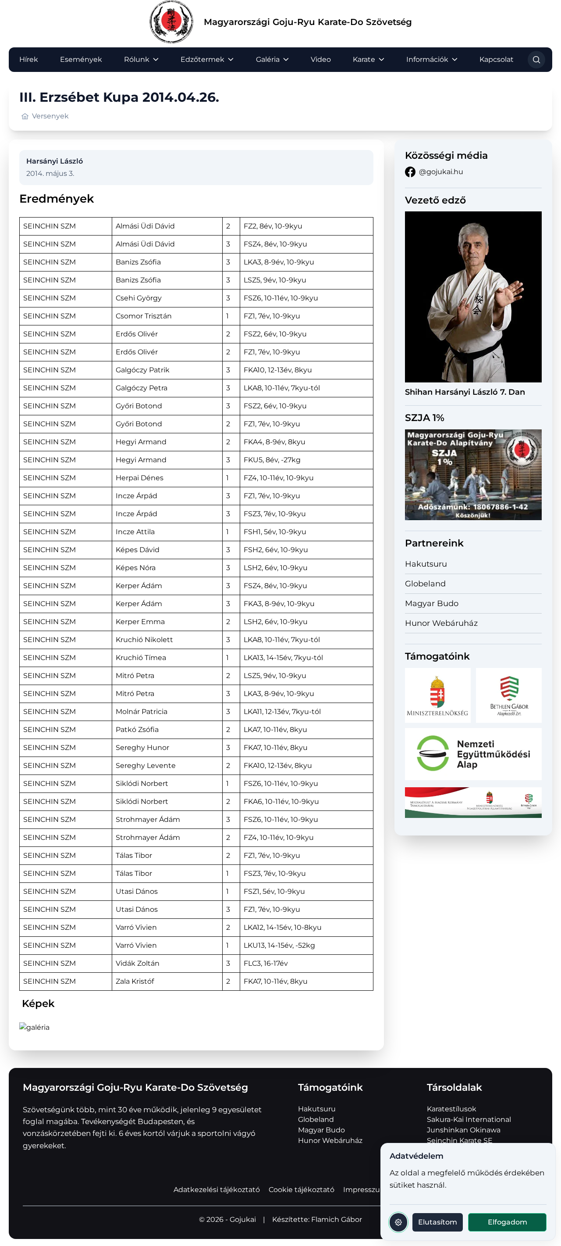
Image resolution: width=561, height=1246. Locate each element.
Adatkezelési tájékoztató (217, 1189)
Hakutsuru (426, 564)
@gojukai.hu (441, 172)
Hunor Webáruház (441, 623)
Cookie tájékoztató (301, 1189)
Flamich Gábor (336, 1219)
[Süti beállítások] (398, 1222)
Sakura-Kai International (469, 1119)
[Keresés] (536, 59)
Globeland (425, 584)
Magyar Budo (431, 603)
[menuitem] (28, 59)
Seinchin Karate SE (460, 1140)
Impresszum (365, 1189)
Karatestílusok (451, 1109)
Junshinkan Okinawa (464, 1130)
